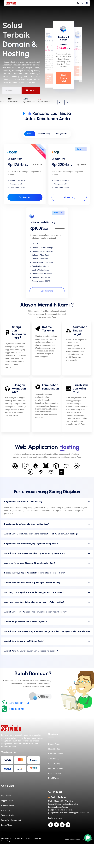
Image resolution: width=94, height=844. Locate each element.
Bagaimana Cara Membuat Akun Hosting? (23, 501)
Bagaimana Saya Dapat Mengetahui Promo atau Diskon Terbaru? (34, 573)
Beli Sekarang (25, 197)
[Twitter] (56, 824)
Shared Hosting (44, 134)
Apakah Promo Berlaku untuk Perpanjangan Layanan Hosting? (32, 582)
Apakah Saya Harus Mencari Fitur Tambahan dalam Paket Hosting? (35, 612)
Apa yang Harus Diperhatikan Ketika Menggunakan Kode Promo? (34, 592)
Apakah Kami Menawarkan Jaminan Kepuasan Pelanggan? (31, 651)
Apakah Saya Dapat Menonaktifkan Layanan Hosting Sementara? (34, 553)
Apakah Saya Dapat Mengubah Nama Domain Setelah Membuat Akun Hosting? (41, 534)
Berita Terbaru (58, 797)
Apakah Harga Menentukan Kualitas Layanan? (25, 621)
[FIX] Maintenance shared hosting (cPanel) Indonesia (68, 813)
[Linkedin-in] (67, 824)
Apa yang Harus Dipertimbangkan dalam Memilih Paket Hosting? (34, 602)
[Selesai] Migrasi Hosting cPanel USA (63, 804)
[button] (60, 102)
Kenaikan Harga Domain (58, 807)
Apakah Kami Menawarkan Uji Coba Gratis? (24, 641)
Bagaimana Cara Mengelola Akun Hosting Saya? (26, 524)
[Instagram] (62, 824)
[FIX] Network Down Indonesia (60, 810)
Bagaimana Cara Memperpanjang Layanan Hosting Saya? (31, 543)
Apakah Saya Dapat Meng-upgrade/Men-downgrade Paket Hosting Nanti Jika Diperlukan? (46, 631)
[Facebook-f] (50, 824)
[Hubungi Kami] (40, 696)
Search (32, 90)
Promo (29, 134)
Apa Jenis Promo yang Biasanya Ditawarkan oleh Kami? (29, 563)
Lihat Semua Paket (63, 78)
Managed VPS (61, 134)
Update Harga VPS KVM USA (60, 801)
